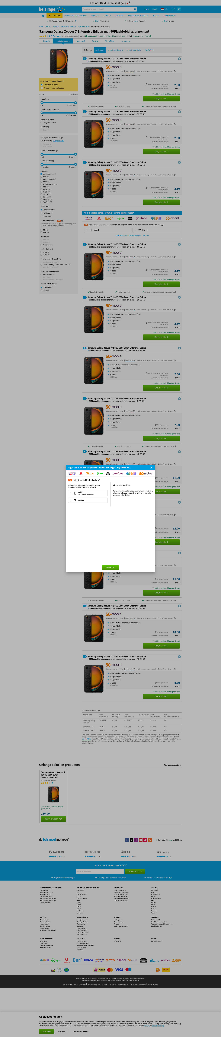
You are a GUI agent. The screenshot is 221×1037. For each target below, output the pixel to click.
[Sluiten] (151, 468)
